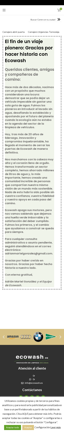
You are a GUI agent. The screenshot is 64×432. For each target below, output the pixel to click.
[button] (4, 337)
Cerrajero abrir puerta (13, 31)
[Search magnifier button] (59, 19)
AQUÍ (25, 413)
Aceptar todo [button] (12, 427)
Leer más (56, 427)
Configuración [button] (42, 427)
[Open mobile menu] (4, 10)
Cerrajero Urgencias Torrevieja (43, 31)
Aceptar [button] (28, 427)
